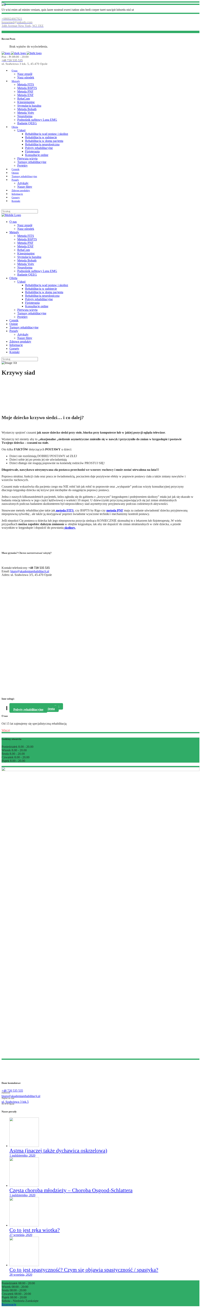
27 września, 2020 (20, 1235)
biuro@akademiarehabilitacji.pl (29, 571)
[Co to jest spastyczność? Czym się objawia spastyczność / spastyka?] (24, 1265)
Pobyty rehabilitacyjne (28, 709)
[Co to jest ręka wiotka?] (24, 1225)
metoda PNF (114, 510)
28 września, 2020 (20, 1274)
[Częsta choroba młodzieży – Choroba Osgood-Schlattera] (24, 1185)
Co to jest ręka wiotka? (34, 1230)
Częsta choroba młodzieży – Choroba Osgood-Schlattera (70, 1190)
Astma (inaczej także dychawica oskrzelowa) (58, 1151)
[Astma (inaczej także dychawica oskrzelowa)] (24, 1145)
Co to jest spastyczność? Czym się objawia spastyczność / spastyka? (83, 1270)
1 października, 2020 (22, 1155)
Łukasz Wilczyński (99, 1311)
